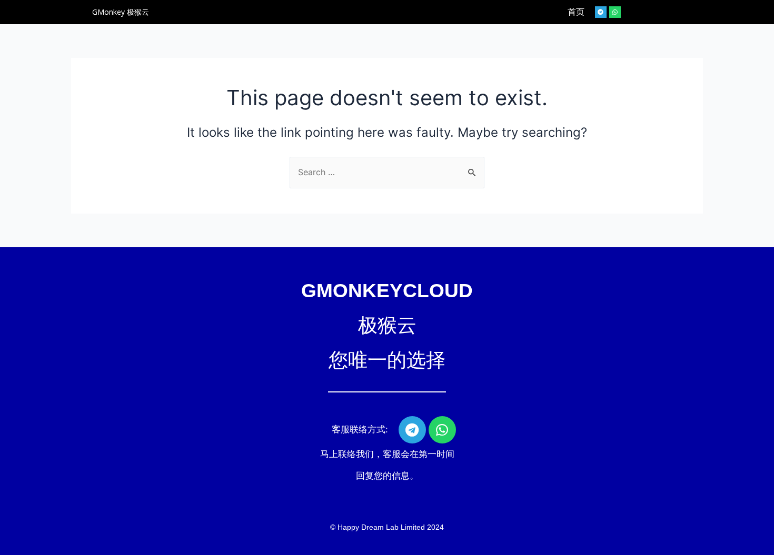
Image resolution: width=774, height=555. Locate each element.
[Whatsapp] (615, 12)
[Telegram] (601, 12)
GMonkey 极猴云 (120, 12)
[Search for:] (387, 172)
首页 (576, 11)
